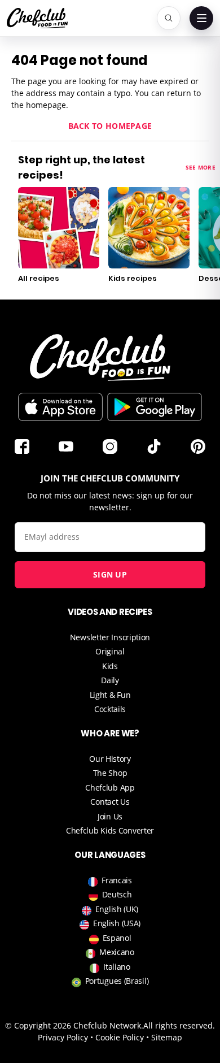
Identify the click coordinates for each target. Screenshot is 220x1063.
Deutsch (117, 894)
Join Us (110, 816)
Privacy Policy (63, 1037)
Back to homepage (110, 125)
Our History (110, 758)
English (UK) (116, 909)
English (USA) (116, 923)
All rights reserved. (179, 1025)
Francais (117, 880)
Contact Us (109, 801)
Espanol (117, 937)
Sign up (110, 574)
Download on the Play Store (154, 407)
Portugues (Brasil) (117, 980)
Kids (110, 666)
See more (200, 167)
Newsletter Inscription (110, 637)
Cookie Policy (119, 1037)
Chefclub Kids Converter (110, 830)
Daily (110, 680)
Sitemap (166, 1037)
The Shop (110, 772)
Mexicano (116, 952)
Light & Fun (110, 694)
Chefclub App (109, 787)
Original (110, 651)
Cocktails (110, 709)
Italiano (116, 966)
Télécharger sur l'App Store (60, 407)
